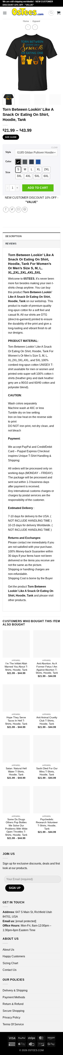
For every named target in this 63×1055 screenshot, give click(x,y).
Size (7, 172)
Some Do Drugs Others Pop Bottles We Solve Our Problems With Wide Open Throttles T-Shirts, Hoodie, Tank (16, 827)
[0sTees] (27, 13)
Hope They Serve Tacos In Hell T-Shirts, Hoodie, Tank (16, 720)
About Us (8, 949)
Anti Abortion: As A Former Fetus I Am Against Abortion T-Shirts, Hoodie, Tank (47, 668)
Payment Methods (14, 997)
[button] (5, 13)
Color (8, 161)
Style (8, 152)
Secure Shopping (13, 1010)
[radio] (18, 161)
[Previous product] (35, 27)
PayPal (26, 446)
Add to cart (38, 187)
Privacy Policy (11, 1017)
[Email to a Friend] (18, 209)
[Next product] (28, 27)
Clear (54, 147)
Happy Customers (14, 956)
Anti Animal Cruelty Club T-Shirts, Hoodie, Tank (46, 720)
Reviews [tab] (10, 243)
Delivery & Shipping (15, 990)
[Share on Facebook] (6, 209)
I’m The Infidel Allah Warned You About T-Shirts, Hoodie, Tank (16, 666)
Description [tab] (13, 236)
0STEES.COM (36, 1050)
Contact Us (9, 969)
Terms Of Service (13, 1024)
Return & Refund (13, 1003)
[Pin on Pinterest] (25, 209)
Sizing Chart (10, 963)
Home (26, 21)
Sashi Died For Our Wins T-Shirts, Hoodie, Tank (47, 771)
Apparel (36, 21)
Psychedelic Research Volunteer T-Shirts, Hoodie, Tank (47, 824)
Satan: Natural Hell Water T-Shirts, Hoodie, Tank (16, 771)
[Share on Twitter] (12, 209)
